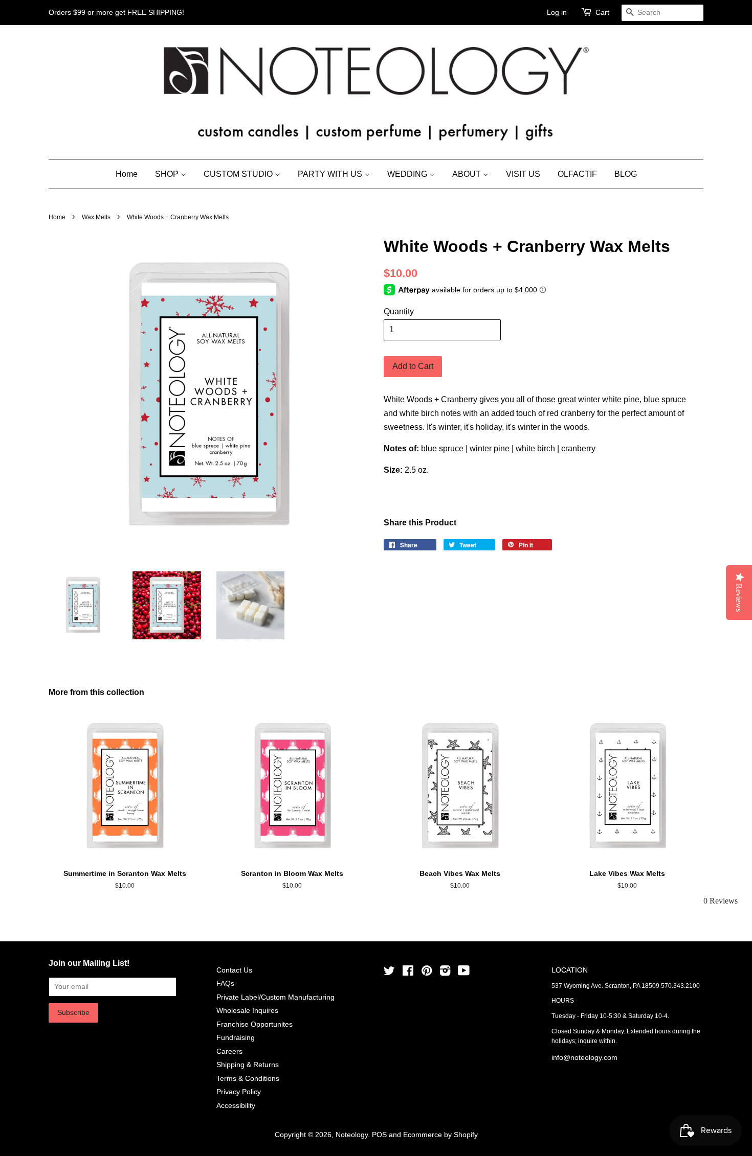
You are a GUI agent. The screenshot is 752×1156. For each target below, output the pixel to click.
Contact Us (234, 970)
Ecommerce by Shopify (440, 1135)
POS (379, 1135)
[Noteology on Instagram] (445, 973)
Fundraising (235, 1038)
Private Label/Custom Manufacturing (275, 997)
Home (127, 174)
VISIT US (523, 174)
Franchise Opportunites (254, 1024)
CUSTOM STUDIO (239, 174)
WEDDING (408, 174)
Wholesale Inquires (247, 1010)
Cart (602, 12)
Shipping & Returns (247, 1065)
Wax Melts (96, 217)
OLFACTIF (577, 174)
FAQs (225, 983)
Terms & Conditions (247, 1078)
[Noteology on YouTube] (464, 973)
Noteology (352, 1135)
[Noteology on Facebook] (408, 973)
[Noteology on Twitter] (389, 973)
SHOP (168, 174)
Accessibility (235, 1105)
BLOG (625, 174)
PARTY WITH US (331, 174)
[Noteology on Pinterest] (426, 973)
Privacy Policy (238, 1092)
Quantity (399, 311)
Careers (229, 1051)
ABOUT (467, 174)
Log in (557, 12)
